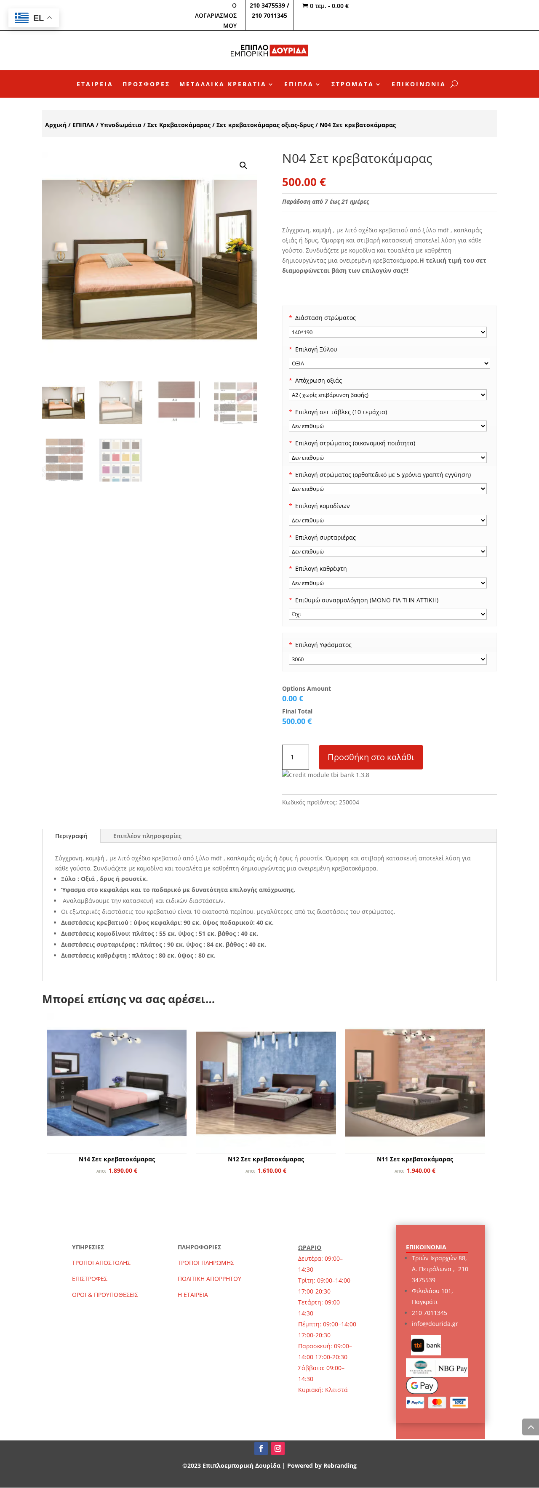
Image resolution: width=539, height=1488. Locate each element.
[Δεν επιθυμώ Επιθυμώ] (388, 551)
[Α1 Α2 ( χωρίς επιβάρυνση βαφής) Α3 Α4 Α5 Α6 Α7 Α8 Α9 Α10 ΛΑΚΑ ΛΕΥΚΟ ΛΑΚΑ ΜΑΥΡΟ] (388, 394)
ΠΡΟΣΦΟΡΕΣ (146, 84)
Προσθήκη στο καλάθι (371, 757)
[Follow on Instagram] (278, 1448)
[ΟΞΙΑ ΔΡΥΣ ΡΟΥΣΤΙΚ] (389, 363)
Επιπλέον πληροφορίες (147, 836)
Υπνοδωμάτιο (120, 125)
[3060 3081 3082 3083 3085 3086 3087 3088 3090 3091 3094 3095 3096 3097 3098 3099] (388, 659)
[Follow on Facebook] (261, 1448)
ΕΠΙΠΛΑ (299, 84)
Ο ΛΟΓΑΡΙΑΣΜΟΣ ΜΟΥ (216, 15)
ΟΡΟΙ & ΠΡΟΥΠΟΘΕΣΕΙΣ (105, 1295)
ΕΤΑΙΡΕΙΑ (95, 84)
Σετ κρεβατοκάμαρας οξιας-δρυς (265, 125)
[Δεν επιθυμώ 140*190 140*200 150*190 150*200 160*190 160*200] (388, 457)
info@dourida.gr (435, 1324)
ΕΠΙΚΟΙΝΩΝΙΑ (419, 84)
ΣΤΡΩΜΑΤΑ (352, 84)
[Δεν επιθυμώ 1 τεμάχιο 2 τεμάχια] (388, 520)
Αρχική (56, 125)
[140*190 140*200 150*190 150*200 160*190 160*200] (388, 332)
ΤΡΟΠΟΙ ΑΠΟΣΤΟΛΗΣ (101, 1263)
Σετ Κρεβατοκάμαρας (179, 125)
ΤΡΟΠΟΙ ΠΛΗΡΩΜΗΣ (206, 1263)
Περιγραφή (71, 836)
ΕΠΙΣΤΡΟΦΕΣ (89, 1279)
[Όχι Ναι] (388, 614)
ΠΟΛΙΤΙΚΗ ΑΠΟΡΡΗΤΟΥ (209, 1279)
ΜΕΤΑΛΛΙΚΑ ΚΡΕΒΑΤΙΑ (223, 84)
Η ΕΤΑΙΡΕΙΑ (193, 1295)
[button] (243, 165)
